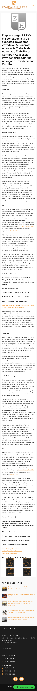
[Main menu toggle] (33, 5)
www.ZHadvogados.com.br (10, 549)
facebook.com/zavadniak (9, 553)
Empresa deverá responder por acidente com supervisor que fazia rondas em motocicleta (20, 603)
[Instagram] (21, 679)
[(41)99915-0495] (8, 661)
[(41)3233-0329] (8, 658)
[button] (24, 687)
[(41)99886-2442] (8, 671)
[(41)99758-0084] (8, 674)
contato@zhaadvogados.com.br (12, 551)
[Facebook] (15, 679)
